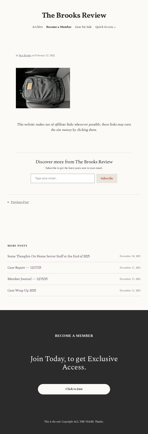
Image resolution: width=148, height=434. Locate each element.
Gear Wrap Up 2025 (21, 290)
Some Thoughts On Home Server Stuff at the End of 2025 (48, 256)
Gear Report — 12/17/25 (24, 268)
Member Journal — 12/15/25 (27, 279)
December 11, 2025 (130, 290)
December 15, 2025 (130, 279)
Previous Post (20, 202)
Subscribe (107, 178)
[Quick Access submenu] (115, 27)
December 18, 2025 (130, 256)
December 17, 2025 (130, 268)
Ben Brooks (25, 55)
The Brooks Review (74, 16)
